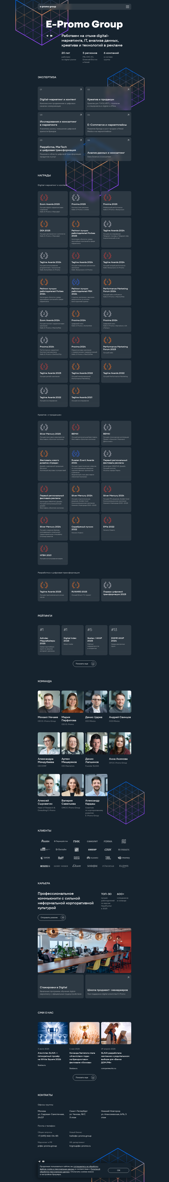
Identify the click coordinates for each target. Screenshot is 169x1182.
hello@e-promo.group (80, 1135)
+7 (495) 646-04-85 (48, 1135)
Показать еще (82, 663)
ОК (118, 1170)
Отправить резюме (49, 917)
